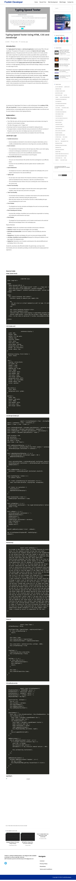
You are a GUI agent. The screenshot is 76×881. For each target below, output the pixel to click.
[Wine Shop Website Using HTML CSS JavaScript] (57, 65)
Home (36, 2)
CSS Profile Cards (59, 109)
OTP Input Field (58, 137)
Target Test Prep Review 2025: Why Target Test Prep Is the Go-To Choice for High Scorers (64, 51)
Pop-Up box (65, 137)
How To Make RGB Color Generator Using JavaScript (43, 835)
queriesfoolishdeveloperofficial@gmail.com (23, 858)
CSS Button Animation (59, 105)
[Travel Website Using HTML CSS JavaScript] (57, 77)
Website (57, 160)
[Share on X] (56, 38)
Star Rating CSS (58, 157)
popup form (57, 139)
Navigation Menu (58, 132)
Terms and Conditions (46, 869)
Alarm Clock (66, 86)
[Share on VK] (56, 41)
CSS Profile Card (65, 107)
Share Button (58, 147)
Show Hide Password (59, 149)
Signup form (57, 151)
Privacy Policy (43, 863)
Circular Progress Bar (64, 97)
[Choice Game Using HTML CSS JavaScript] (57, 71)
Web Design (62, 2)
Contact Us (70, 2)
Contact (42, 861)
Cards (56, 97)
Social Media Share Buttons (61, 155)
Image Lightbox (58, 122)
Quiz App (63, 139)
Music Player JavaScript (60, 130)
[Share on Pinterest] (61, 38)
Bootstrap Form (58, 95)
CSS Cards (57, 107)
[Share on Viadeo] (64, 41)
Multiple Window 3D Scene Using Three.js (12, 843)
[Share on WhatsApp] (67, 41)
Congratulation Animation (60, 99)
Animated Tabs (58, 88)
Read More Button (64, 141)
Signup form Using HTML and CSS (61, 153)
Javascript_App (24, 41)
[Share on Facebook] (58, 38)
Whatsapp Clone (63, 160)
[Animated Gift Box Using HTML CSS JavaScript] (57, 59)
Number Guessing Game (60, 134)
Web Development (53, 2)
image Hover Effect (59, 120)
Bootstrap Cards (59, 93)
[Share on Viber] (67, 38)
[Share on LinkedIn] (64, 38)
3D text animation (58, 86)
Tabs (65, 157)
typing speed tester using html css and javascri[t (17, 825)
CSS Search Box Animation (60, 111)
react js (57, 141)
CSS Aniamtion (58, 101)
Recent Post (43, 2)
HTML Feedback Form (59, 114)
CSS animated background (60, 103)
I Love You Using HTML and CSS (61, 118)
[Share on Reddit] (58, 41)
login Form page (58, 128)
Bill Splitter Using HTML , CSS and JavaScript (27, 842)
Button (65, 95)
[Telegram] (5, 863)
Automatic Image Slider (60, 91)
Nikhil (8, 41)
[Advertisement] (27, 95)
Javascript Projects (59, 126)
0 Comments (68, 55)
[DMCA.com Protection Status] (62, 175)
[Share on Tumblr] (61, 41)
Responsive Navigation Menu (61, 145)
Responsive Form (58, 143)
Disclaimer (43, 866)
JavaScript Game (58, 124)
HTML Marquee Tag (59, 116)
